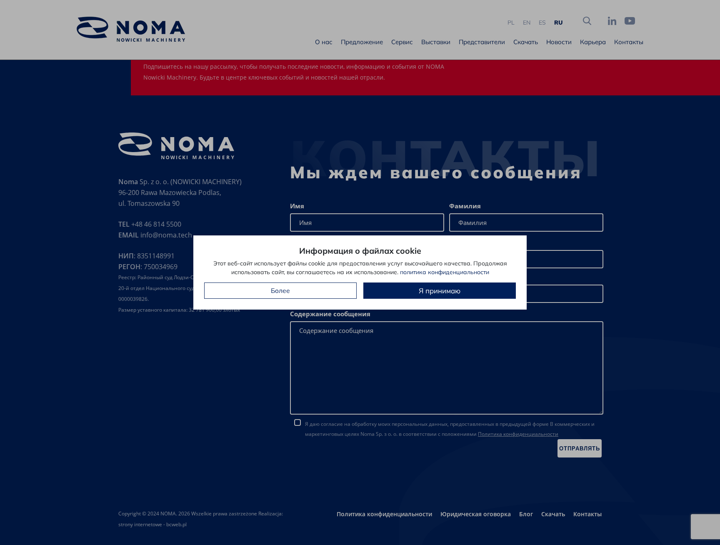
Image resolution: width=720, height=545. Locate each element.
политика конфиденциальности (444, 272)
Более (280, 291)
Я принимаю (439, 290)
